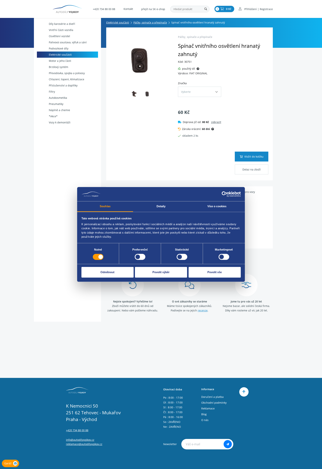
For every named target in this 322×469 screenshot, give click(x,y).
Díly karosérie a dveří (62, 24)
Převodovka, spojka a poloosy (67, 73)
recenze (203, 310)
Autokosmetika (58, 98)
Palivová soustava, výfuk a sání (68, 42)
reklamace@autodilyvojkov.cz (84, 444)
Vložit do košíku (253, 156)
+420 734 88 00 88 (104, 9)
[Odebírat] (228, 444)
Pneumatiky (56, 104)
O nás (205, 420)
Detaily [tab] (161, 206)
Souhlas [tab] (105, 206)
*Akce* (53, 116)
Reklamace (208, 408)
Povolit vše (214, 272)
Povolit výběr (161, 272)
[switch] (140, 257)
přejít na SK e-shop (153, 9)
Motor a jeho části (60, 61)
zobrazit (216, 122)
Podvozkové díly (58, 48)
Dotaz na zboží (251, 169)
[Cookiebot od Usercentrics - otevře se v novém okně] (224, 194)
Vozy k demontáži (59, 122)
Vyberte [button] (186, 92)
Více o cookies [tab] (216, 206)
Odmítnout (107, 272)
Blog (204, 414)
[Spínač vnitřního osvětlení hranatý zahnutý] (140, 60)
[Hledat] (205, 9)
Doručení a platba (212, 397)
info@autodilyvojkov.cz (80, 440)
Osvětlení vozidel (59, 36)
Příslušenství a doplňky (63, 85)
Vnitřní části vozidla (61, 30)
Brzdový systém (58, 67)
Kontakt (128, 9)
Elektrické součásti (60, 54)
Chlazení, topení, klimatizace (66, 79)
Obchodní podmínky (214, 402)
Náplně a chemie (59, 110)
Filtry (52, 91)
